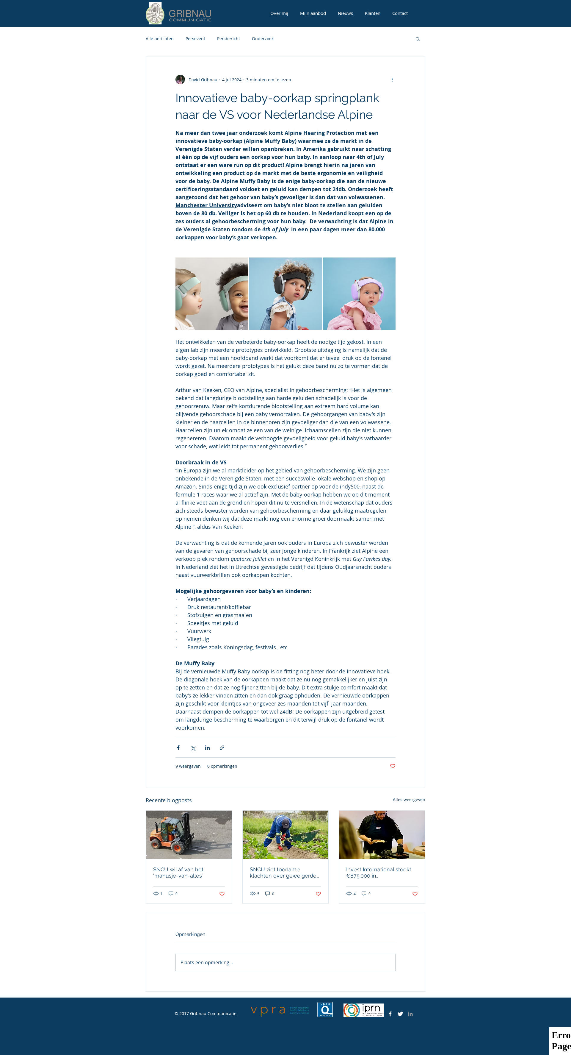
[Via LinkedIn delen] (207, 747)
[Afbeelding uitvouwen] (211, 293)
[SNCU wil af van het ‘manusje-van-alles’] (189, 835)
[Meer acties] (392, 79)
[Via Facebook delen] (178, 747)
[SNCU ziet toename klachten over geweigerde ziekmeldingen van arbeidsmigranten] (286, 835)
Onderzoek (263, 38)
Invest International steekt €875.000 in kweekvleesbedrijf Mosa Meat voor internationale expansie (378, 872)
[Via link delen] (222, 747)
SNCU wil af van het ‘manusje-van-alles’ (178, 872)
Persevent (195, 38)
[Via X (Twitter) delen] (193, 747)
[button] (418, 38)
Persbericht (228, 38)
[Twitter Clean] (400, 1014)
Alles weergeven (409, 799)
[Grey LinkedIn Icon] (410, 1014)
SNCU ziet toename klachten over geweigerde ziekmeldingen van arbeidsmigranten (283, 872)
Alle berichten (160, 38)
